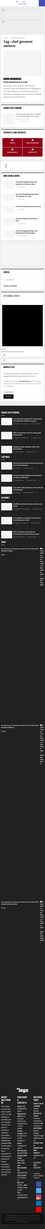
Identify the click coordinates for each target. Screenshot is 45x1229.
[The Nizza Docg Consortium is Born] (8, 221)
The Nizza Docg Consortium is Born (27, 219)
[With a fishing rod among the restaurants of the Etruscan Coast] (6, 534)
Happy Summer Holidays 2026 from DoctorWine (26, 448)
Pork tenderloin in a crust (15, 82)
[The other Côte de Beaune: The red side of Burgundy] (6, 490)
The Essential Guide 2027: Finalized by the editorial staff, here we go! (27, 420)
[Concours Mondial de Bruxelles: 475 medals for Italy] (8, 197)
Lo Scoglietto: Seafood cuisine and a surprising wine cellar (27, 519)
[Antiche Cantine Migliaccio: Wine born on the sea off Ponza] (6, 478)
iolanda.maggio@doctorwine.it (38, 1138)
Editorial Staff (19, 452)
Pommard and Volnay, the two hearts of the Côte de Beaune (28, 464)
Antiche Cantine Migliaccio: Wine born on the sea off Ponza (27, 476)
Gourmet (6, 78)
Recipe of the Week (15, 78)
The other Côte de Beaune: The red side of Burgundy (28, 488)
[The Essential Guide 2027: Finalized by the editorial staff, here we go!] (8, 119)
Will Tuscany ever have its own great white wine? (27, 433)
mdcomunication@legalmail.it (22, 1197)
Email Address (8, 392)
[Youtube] (38, 1209)
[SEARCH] (39, 280)
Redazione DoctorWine (22, 509)
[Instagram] (38, 1196)
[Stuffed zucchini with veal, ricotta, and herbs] (6, 506)
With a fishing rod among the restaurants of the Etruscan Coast (26, 533)
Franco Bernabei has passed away (28, 206)
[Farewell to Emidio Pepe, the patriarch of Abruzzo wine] (8, 185)
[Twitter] (38, 1190)
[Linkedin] (38, 1203)
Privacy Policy (24, 1222)
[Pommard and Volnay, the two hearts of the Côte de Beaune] (6, 466)
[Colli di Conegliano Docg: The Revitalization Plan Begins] (8, 234)
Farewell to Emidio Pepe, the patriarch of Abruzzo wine (26, 183)
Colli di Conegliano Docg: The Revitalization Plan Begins (26, 232)
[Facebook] (38, 1184)
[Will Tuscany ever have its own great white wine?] (6, 435)
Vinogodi (18, 468)
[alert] (22, 326)
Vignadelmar (19, 480)
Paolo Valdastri (20, 537)
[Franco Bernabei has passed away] (8, 209)
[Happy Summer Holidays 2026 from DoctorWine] (6, 449)
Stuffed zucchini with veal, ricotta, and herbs (27, 505)
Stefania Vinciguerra (24, 119)
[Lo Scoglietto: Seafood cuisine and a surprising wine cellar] (6, 520)
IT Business (18, 1218)
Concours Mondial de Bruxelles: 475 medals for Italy (27, 195)
